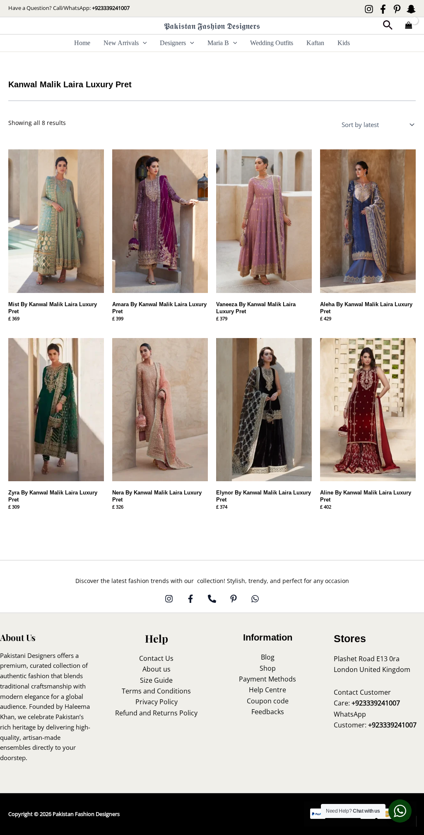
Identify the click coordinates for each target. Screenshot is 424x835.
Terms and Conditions (156, 691)
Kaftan (315, 42)
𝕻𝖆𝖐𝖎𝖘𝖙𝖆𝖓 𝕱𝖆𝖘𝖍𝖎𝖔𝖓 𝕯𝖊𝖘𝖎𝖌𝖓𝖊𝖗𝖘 (212, 25)
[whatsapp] (255, 598)
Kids (343, 42)
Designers (173, 42)
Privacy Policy (156, 701)
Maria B (218, 42)
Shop (268, 668)
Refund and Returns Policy (156, 712)
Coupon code (268, 700)
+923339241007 (111, 8)
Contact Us (156, 658)
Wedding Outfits (271, 42)
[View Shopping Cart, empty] (409, 26)
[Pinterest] (397, 9)
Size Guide (156, 680)
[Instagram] (368, 9)
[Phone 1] (212, 598)
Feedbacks (267, 711)
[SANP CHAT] (411, 9)
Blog (268, 657)
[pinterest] (233, 598)
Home (82, 42)
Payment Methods (267, 679)
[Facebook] (383, 9)
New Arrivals (121, 42)
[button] (388, 26)
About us (156, 669)
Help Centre (267, 689)
